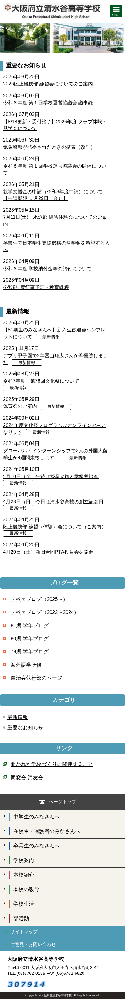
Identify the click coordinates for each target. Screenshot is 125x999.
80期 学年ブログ (30, 638)
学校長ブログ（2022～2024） (45, 612)
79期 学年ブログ (30, 651)
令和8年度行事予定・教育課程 (36, 287)
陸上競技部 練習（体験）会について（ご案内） (54, 526)
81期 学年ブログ (30, 625)
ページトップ (62, 801)
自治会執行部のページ (36, 678)
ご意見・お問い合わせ (33, 944)
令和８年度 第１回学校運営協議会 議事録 (48, 102)
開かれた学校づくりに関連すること (52, 764)
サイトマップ (24, 931)
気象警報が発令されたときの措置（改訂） (49, 147)
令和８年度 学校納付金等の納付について (47, 268)
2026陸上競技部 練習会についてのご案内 (48, 83)
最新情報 (50, 337)
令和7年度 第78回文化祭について (41, 381)
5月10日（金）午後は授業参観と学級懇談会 (51, 476)
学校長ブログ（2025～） (39, 599)
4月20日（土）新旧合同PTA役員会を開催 (48, 551)
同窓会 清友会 (27, 778)
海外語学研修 (26, 665)
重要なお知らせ (25, 728)
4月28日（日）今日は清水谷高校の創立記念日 (53, 501)
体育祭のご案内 (20, 406)
